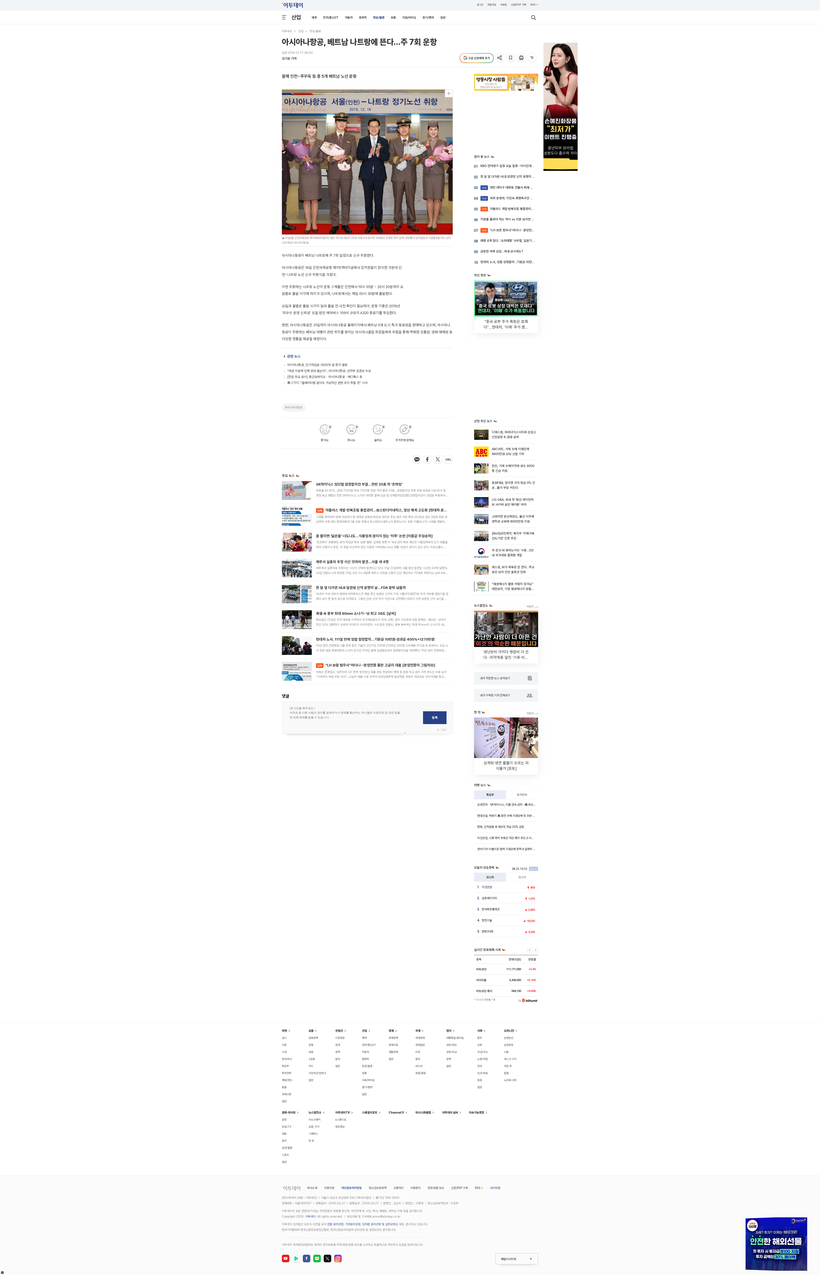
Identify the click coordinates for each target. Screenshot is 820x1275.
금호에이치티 (489, 898)
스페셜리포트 (369, 1112)
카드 (311, 1066)
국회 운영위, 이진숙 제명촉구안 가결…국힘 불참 (516, 198)
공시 (284, 1037)
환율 (284, 1087)
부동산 (339, 1030)
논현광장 (508, 1045)
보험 (311, 1052)
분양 (337, 1059)
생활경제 (393, 1052)
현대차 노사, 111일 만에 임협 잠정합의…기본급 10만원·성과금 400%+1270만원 (375, 639)
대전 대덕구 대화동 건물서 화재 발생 (509, 187)
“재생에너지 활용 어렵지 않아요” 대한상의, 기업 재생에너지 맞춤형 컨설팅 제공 (513, 589)
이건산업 (487, 887)
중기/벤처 (428, 17)
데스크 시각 (510, 1059)
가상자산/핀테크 (317, 1073)
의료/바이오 (409, 17)
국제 (417, 1030)
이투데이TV (342, 1112)
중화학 (363, 17)
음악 (284, 1140)
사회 (479, 1030)
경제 (391, 1030)
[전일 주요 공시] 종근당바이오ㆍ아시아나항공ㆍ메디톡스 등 (324, 377)
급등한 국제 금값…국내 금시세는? (501, 251)
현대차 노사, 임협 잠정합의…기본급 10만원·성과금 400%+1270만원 (524, 262)
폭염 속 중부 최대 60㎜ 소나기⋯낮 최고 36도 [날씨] (356, 613)
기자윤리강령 (352, 1224)
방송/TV (286, 1126)
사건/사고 (482, 1052)
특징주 (490, 794)
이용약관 (329, 1188)
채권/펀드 (287, 1080)
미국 (417, 1052)
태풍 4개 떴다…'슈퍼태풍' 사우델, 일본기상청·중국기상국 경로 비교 (522, 241)
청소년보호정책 (378, 1188)
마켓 (284, 1030)
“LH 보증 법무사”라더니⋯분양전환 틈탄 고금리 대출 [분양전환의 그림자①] (376, 665)
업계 (337, 1045)
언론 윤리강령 (335, 1224)
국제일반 (420, 1045)
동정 (479, 1080)
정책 (337, 1052)
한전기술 (487, 920)
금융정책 (313, 1037)
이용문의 (415, 1188)
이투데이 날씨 (450, 1112)
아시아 (418, 1066)
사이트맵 (495, 1188)
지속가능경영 (476, 1112)
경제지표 (393, 1045)
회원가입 (492, 4)
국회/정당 (451, 1045)
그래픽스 (313, 1133)
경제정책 (393, 1037)
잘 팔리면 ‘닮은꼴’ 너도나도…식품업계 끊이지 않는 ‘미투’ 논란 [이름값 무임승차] (374, 536)
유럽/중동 (420, 1073)
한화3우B (487, 931)
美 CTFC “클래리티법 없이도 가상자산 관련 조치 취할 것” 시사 (327, 383)
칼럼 (506, 1073)
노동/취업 (482, 1059)
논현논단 (508, 1037)
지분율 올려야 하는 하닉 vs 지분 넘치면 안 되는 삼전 (513, 219)
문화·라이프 (289, 1112)
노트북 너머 (510, 1080)
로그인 (480, 4)
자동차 (349, 17)
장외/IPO (287, 1059)
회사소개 (312, 1188)
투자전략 (522, 794)
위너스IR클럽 (423, 1112)
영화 (284, 1133)
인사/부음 (482, 1073)
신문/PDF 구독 (518, 4)
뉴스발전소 (315, 1112)
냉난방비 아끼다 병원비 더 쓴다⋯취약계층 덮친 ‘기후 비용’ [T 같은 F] (506, 657)
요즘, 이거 (314, 1126)
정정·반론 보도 (436, 1188)
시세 (284, 1052)
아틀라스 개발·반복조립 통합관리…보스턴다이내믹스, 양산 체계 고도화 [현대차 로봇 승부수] (388, 510)
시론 (506, 1052)
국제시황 (286, 1094)
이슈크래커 (314, 1119)
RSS (533, 4)
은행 (311, 1045)
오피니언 (509, 1030)
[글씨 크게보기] (532, 58)
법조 (479, 1037)
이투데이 (287, 31)
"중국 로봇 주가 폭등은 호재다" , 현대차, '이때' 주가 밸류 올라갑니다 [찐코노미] (506, 327)
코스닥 (522, 877)
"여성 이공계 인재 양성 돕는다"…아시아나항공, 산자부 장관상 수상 (329, 371)
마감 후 (508, 1066)
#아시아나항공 (293, 407)
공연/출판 (287, 1147)
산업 (296, 17)
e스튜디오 (340, 1119)
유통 (393, 17)
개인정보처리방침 (351, 1188)
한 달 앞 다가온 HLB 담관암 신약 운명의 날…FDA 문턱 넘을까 (361, 588)
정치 (448, 1030)
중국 (417, 1059)
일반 (442, 17)
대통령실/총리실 (455, 1037)
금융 (311, 1030)
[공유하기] (500, 58)
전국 (479, 1066)
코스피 (490, 877)
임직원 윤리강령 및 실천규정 (378, 1224)
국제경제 (420, 1037)
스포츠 (285, 1154)
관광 (284, 1119)
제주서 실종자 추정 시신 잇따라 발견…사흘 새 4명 (352, 562)
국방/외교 (451, 1052)
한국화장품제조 (491, 909)
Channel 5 (396, 1112)
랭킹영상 (340, 1126)
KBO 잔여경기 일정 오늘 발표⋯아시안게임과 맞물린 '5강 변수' (519, 166)
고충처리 (398, 1188)
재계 (314, 17)
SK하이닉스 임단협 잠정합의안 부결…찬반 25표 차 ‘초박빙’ (359, 484)
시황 (284, 1045)
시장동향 (340, 1037)
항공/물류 (378, 17)
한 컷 (311, 1140)
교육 (479, 1045)
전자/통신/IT (330, 17)
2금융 (312, 1059)
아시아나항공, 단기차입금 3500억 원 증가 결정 (317, 365)
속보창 (503, 4)
